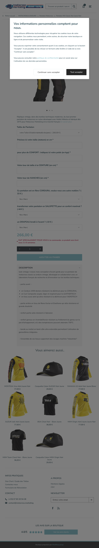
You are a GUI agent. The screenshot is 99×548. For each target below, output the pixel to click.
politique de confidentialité (48, 58)
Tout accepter (76, 72)
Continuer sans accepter (49, 72)
